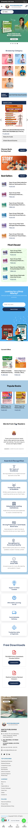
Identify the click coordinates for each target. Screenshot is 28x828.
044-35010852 (23, 1)
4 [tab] (15, 43)
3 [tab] (14, 424)
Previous (1, 120)
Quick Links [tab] (7, 103)
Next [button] (26, 28)
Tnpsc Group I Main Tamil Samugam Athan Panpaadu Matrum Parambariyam (17, 225)
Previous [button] (2, 28)
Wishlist (24, 826)
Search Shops (14, 309)
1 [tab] (10, 43)
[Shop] (3, 825)
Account (10, 826)
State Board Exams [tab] (10, 141)
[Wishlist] (24, 825)
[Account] (10, 825)
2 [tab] (12, 43)
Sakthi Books (4, 816)
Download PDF (14, 662)
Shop (3, 826)
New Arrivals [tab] (8, 137)
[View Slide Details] (14, 28)
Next (27, 120)
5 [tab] (17, 43)
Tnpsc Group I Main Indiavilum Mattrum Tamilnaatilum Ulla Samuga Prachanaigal (18, 184)
